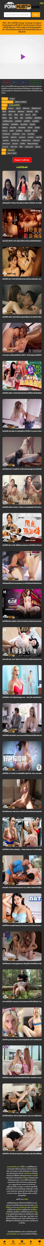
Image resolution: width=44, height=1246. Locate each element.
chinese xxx (15, 140)
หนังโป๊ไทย (33, 1210)
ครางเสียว (31, 134)
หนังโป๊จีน (16, 105)
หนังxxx (5, 127)
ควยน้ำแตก (15, 134)
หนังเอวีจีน (24, 124)
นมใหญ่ (37, 127)
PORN (11, 105)
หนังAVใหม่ (22, 127)
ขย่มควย (13, 137)
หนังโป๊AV (6, 124)
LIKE (7, 82)
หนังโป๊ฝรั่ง (34, 1207)
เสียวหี (18, 108)
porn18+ (30, 137)
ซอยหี (11, 131)
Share (16, 82)
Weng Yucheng (33, 144)
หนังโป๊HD (36, 121)
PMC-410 (14, 147)
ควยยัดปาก (6, 134)
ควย (23, 134)
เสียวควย (26, 108)
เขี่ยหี (16, 115)
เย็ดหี (4, 111)
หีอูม (10, 118)
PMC (21, 147)
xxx (26, 1167)
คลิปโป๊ (35, 1175)
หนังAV (30, 127)
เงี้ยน (10, 115)
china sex (36, 140)
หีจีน (21, 118)
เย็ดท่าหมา (21, 111)
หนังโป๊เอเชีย (23, 1207)
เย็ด (36, 111)
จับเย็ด (35, 131)
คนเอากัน (5, 137)
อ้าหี (21, 115)
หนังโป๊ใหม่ (29, 118)
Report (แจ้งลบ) (22, 160)
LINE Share (35, 82)
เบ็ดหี (4, 115)
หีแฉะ (34, 115)
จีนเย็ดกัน (19, 131)
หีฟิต (16, 118)
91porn (37, 147)
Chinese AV (29, 147)
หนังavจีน (13, 127)
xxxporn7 (22, 137)
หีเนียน (5, 118)
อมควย (27, 115)
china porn (6, 144)
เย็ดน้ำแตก (12, 111)
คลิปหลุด (25, 1178)
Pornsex (5, 147)
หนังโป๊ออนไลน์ (7, 121)
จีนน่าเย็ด (27, 131)
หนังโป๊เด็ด (38, 118)
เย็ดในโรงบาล (36, 108)
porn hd (38, 137)
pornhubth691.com (13, 1167)
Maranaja (11, 150)
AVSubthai (27, 1173)
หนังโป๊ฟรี (18, 121)
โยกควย (10, 108)
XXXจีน (22, 144)
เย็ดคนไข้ (30, 111)
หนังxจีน (32, 124)
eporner (5, 140)
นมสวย (5, 131)
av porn (15, 144)
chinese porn (26, 140)
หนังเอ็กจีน (14, 124)
